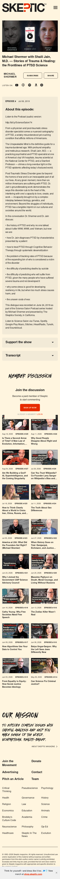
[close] (56, 872)
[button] (32, 75)
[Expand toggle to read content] (52, 342)
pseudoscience (30, 788)
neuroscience (9, 827)
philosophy (27, 827)
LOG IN (40, 414)
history (44, 798)
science (45, 804)
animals (45, 811)
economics (8, 811)
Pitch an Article (13, 779)
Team (35, 779)
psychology (47, 788)
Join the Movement (9, 763)
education (27, 811)
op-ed (44, 827)
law (24, 804)
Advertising (10, 772)
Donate (36, 761)
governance (28, 798)
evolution (46, 833)
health (5, 798)
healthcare (8, 833)
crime (44, 817)
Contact (36, 772)
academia (27, 817)
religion (6, 804)
